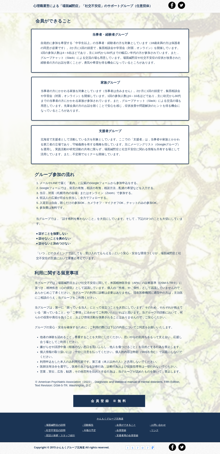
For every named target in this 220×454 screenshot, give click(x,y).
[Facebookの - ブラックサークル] (172, 5)
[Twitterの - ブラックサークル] (181, 5)
